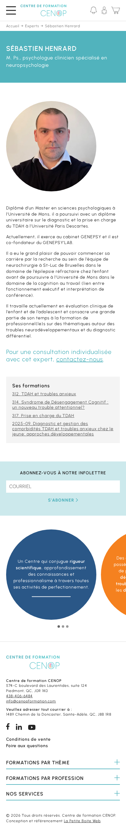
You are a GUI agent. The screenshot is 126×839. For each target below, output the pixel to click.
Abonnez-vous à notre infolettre (63, 473)
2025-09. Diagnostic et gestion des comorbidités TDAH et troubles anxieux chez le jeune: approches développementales (62, 429)
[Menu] (11, 10)
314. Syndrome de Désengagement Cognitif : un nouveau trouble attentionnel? (60, 405)
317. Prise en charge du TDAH (43, 415)
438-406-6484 (19, 696)
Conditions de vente (28, 739)
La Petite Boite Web (82, 821)
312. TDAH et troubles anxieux (44, 394)
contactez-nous (79, 359)
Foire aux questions (27, 745)
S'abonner (61, 500)
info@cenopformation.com (31, 701)
